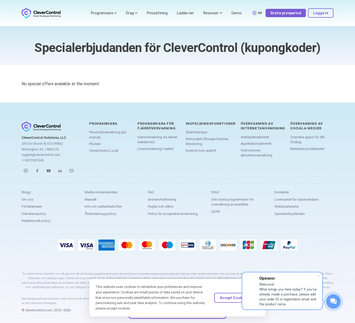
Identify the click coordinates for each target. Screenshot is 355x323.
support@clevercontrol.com (41, 155)
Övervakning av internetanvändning (263, 126)
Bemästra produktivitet (307, 149)
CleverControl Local (103, 151)
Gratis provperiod (285, 13)
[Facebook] (37, 171)
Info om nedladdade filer (103, 206)
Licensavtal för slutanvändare (296, 199)
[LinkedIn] (60, 171)
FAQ (151, 192)
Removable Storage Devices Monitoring (207, 141)
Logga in (320, 13)
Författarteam (32, 206)
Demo (237, 13)
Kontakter (281, 192)
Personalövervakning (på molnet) (107, 134)
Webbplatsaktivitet (255, 137)
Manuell (90, 199)
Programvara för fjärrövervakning (156, 126)
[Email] (71, 171)
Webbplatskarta (286, 206)
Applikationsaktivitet (256, 144)
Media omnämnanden (101, 192)
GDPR (215, 212)
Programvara (102, 13)
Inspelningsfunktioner (210, 124)
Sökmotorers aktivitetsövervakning (256, 152)
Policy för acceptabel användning (173, 214)
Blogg (26, 192)
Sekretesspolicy (34, 214)
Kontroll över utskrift (201, 151)
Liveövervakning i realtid (155, 149)
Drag (130, 13)
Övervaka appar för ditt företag (307, 139)
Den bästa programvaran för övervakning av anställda (232, 202)
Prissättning (157, 13)
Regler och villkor (161, 206)
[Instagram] (26, 171)
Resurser (211, 13)
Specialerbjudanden (289, 214)
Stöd (215, 192)
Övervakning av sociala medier (306, 126)
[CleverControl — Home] (41, 13)
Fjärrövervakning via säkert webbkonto (157, 139)
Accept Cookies (233, 298)
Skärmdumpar (196, 132)
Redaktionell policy (36, 221)
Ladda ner (185, 13)
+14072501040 (33, 160)
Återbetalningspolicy (100, 214)
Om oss (27, 199)
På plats (95, 144)
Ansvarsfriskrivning (162, 199)
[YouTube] (48, 171)
